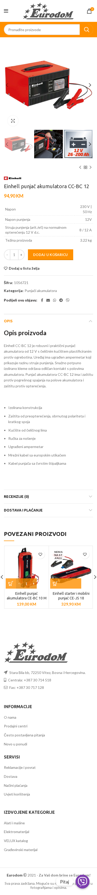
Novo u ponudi (15, 744)
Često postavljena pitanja (24, 735)
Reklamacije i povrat (20, 767)
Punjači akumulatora (41, 291)
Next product (90, 167)
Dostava (10, 776)
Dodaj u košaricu (50, 255)
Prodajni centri (15, 726)
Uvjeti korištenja (17, 794)
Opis (8, 321)
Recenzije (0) (16, 497)
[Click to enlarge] (13, 121)
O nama (10, 717)
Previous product (80, 167)
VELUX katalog (16, 840)
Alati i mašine (14, 823)
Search (86, 29)
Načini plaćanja (15, 785)
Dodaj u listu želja (24, 268)
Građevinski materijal (21, 849)
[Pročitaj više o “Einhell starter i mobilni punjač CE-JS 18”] (65, 583)
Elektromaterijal (16, 831)
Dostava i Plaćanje (23, 510)
